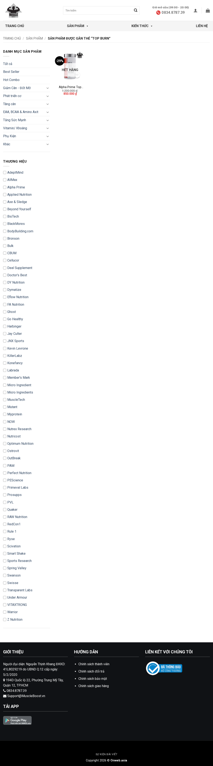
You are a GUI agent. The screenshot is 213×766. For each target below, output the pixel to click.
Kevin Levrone (17, 348)
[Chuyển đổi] (47, 87)
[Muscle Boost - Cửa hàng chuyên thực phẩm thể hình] (24, 10)
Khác (6, 144)
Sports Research (19, 561)
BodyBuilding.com (20, 231)
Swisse (12, 583)
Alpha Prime (16, 187)
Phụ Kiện (9, 136)
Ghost (11, 312)
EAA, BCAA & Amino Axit (20, 112)
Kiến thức (140, 26)
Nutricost (14, 436)
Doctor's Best (17, 275)
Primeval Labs (17, 487)
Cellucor (13, 260)
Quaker (12, 510)
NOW (11, 422)
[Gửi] (135, 10)
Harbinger (14, 326)
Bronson (13, 238)
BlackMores (16, 224)
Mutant (12, 407)
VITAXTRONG (17, 605)
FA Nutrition (15, 304)
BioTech (13, 216)
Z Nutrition (14, 620)
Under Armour (17, 597)
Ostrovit (13, 451)
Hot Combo (11, 80)
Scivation (14, 546)
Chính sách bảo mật (92, 679)
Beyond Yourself (19, 209)
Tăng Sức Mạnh (14, 120)
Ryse (11, 539)
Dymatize (14, 290)
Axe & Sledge (17, 202)
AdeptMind (15, 172)
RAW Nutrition (17, 517)
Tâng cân (9, 104)
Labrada (13, 370)
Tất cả (7, 64)
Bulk (10, 246)
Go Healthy (15, 319)
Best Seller (11, 72)
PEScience (15, 480)
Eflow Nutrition (17, 297)
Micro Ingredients (20, 392)
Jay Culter (14, 334)
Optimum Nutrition (20, 444)
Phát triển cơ (12, 96)
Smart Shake (16, 554)
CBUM (11, 253)
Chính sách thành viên (93, 664)
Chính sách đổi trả (91, 671)
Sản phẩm (75, 26)
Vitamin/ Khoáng (15, 128)
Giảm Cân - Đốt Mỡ (17, 88)
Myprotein (14, 414)
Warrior (12, 612)
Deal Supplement (19, 268)
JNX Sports (15, 341)
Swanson (14, 575)
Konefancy (15, 363)
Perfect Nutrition (19, 473)
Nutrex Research (19, 429)
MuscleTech (16, 400)
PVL (10, 502)
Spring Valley (16, 568)
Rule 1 (11, 531)
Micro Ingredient (19, 385)
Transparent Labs (19, 590)
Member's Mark (18, 378)
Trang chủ (14, 26)
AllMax (12, 180)
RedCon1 (14, 524)
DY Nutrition (16, 282)
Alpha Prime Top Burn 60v (70, 87)
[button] (195, 10)
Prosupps (14, 495)
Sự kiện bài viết (107, 754)
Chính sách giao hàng (93, 686)
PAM (10, 466)
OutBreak (14, 458)
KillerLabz (14, 356)
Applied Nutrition (19, 195)
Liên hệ (202, 26)
